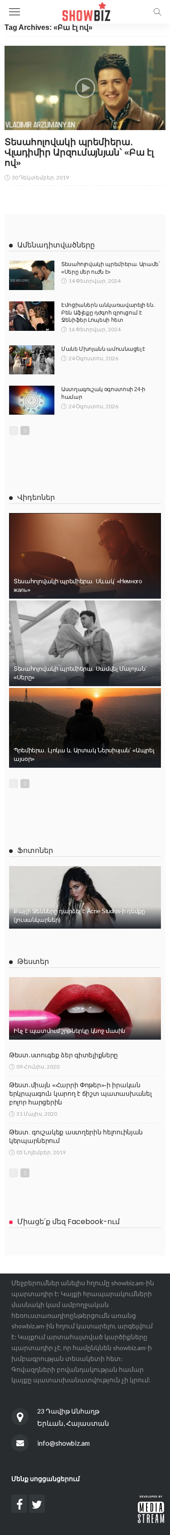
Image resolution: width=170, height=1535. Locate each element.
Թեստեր (33, 961)
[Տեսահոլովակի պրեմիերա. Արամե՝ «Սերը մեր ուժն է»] (31, 275)
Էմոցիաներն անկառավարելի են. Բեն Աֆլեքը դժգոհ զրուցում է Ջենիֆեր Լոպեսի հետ (108, 313)
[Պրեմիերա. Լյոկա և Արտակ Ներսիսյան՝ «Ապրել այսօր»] (85, 728)
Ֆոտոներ (35, 850)
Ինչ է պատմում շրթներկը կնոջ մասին (69, 1030)
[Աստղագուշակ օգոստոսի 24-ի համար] (31, 400)
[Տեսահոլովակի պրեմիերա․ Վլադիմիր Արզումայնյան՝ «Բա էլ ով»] (85, 88)
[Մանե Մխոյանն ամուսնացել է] (31, 359)
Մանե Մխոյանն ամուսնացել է (103, 349)
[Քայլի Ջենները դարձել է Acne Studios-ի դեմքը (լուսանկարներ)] (85, 897)
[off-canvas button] (14, 11)
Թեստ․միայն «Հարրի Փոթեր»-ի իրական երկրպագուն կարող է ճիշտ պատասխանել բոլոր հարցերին (80, 1093)
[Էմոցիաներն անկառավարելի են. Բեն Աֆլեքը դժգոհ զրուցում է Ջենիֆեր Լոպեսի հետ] (31, 316)
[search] (157, 12)
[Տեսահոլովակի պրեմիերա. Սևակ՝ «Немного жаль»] (85, 556)
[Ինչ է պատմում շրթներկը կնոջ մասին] (85, 1008)
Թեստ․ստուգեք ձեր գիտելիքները (63, 1055)
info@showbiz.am (63, 1443)
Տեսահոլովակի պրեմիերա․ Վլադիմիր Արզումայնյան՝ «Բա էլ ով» (79, 152)
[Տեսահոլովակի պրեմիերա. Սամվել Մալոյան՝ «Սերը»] (85, 643)
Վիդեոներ (36, 497)
